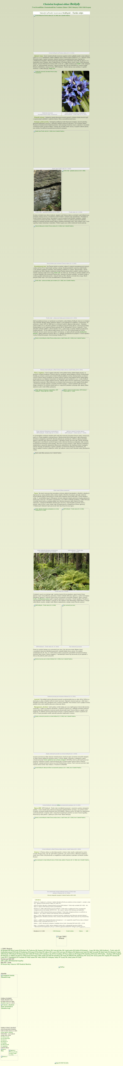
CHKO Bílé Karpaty (84, 7)
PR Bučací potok (13, 950)
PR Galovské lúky (56, 950)
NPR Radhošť (117, 954)
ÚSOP (79, 64)
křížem (58, 805)
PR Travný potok (96, 955)
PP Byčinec (22, 950)
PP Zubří (78, 957)
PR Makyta (69, 952)
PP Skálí (48, 955)
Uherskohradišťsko (50, 7)
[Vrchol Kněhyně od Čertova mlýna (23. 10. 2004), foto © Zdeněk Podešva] (61, 51)
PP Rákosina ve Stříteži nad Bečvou (12, 955)
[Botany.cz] (9, 1060)
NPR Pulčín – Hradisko (105, 954)
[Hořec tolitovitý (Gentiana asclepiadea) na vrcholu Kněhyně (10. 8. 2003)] (47, 549)
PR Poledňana (86, 954)
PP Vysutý (62, 957)
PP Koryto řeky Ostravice (8, 964)
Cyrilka (35, 599)
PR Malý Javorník (92, 952)
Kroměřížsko (40, 7)
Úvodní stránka (70, 931)
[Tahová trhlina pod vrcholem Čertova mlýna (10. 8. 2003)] (61, 262)
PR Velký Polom (40, 957)
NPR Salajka (42, 955)
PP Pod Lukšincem (68, 954)
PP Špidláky (4, 1043)
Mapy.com (52, 68)
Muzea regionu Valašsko (7, 1032)
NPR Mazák (4, 954)
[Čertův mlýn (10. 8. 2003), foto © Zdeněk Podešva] (61, 589)
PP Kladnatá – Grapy (86, 950)
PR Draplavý (39, 950)
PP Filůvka (47, 950)
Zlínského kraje (4, 1003)
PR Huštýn (76, 950)
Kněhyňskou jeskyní (44, 599)
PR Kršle (16, 952)
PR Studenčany (79, 955)
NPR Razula (27, 955)
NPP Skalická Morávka (24, 964)
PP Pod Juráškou (57, 954)
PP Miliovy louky (5, 1037)
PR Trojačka (106, 955)
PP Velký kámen (30, 957)
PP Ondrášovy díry (46, 954)
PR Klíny (96, 950)
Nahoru (81, 931)
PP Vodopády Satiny (52, 957)
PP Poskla (94, 954)
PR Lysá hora (61, 952)
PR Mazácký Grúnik (114, 952)
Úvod (34, 7)
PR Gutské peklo (67, 950)
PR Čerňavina (30, 950)
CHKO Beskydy (73, 7)
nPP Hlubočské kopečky (15, 961)
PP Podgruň (78, 954)
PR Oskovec (4, 1040)
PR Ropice (34, 955)
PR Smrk (63, 955)
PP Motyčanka (21, 954)
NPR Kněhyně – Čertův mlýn (109, 950)
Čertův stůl (57, 272)
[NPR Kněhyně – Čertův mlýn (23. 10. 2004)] (75, 549)
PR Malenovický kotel (80, 952)
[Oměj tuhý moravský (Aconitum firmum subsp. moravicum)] (47, 111)
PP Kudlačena (23, 952)
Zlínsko (65, 7)
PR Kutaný (31, 952)
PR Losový (53, 952)
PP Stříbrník (70, 955)
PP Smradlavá (56, 955)
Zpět (87, 931)
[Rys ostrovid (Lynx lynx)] (75, 645)
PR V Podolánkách (11, 957)
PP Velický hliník (5, 1044)
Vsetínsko (59, 7)
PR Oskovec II (4, 1041)
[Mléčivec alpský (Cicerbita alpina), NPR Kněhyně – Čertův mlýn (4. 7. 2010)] (75, 429)
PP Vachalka (21, 957)
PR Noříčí (29, 954)
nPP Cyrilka (4, 961)
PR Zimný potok (70, 957)
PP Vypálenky (4, 1046)
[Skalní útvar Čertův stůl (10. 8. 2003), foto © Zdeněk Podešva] (61, 167)
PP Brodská (4, 950)
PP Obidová (36, 954)
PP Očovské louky (5, 1038)
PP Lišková (45, 952)
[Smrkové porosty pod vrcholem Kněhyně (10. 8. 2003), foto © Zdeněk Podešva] (61, 695)
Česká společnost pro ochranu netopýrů (55, 760)
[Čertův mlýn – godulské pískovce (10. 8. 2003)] (47, 210)
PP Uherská (113, 955)
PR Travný (87, 955)
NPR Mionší (12, 954)
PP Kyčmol (38, 952)
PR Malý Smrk (103, 952)
